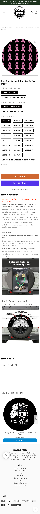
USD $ (5, 496)
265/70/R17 (29, 145)
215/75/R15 (29, 121)
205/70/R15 (6, 121)
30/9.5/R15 (28, 130)
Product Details (7, 358)
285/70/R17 (29, 150)
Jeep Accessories (20, 471)
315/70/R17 (17, 155)
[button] (6, 455)
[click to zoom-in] (34, 42)
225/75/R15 (17, 126)
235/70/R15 (29, 126)
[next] (36, 419)
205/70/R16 (6, 135)
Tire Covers (9, 27)
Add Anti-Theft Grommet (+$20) (13, 111)
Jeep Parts (19, 473)
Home (2, 27)
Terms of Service (20, 486)
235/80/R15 (17, 130)
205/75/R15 (17, 121)
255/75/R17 (17, 145)
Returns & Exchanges (20, 483)
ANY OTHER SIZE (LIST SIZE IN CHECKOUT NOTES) (18, 160)
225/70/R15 (6, 126)
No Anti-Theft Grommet (11, 107)
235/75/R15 (6, 130)
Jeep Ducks (20, 476)
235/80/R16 (29, 140)
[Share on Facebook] (8, 365)
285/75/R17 (6, 155)
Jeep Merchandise (20, 468)
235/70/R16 (17, 140)
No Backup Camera (9, 92)
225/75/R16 (6, 140)
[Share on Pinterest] (15, 365)
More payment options (20, 189)
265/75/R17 (6, 150)
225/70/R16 (29, 135)
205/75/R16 (17, 135)
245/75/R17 (6, 145)
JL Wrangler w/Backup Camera (13, 97)
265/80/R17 (17, 150)
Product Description (9, 195)
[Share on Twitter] (12, 365)
